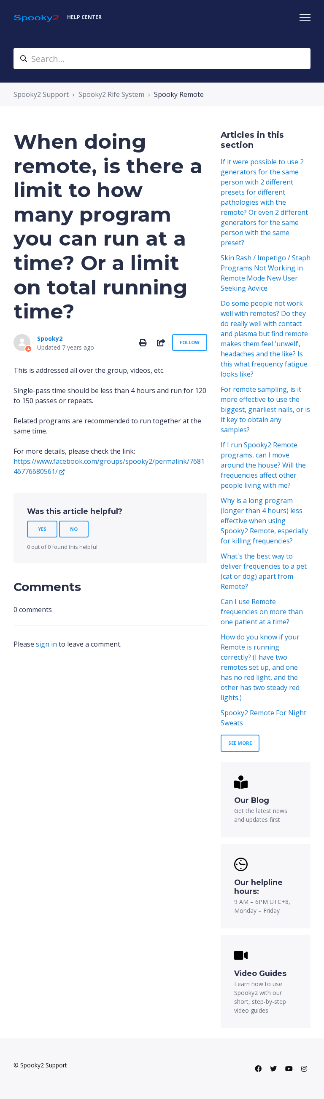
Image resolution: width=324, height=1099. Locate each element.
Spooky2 (49, 338)
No (74, 529)
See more (240, 743)
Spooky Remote (179, 94)
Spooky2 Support (41, 94)
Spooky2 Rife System (111, 94)
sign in (46, 644)
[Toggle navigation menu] (305, 17)
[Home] (37, 17)
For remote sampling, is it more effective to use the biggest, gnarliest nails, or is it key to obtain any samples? (265, 409)
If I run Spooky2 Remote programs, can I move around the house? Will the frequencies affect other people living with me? (263, 465)
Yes (42, 529)
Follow (190, 342)
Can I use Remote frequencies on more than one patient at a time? (262, 611)
